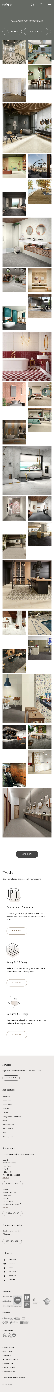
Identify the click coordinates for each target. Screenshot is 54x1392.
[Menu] (49, 5)
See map (6, 1178)
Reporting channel (9, 1368)
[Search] (32, 5)
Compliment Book (9, 1372)
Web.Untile (8, 1385)
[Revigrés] (8, 5)
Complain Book (8, 1364)
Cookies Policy (7, 1355)
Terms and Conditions (10, 1360)
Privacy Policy (7, 1351)
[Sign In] (41, 5)
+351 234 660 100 (14, 1175)
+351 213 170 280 (13, 1204)
